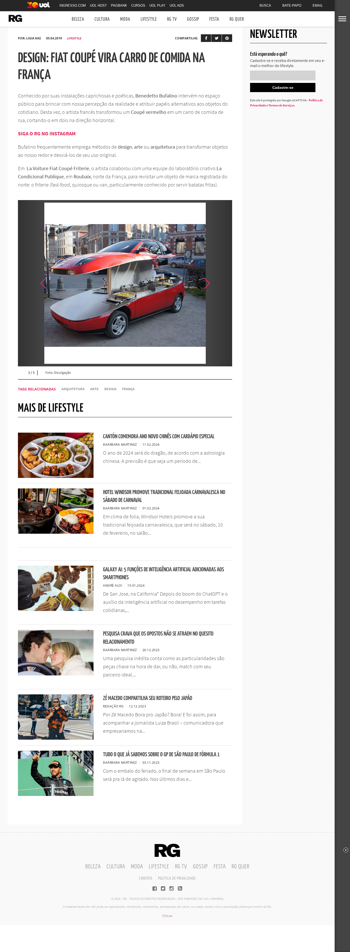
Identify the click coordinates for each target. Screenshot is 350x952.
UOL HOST (98, 5)
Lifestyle (149, 19)
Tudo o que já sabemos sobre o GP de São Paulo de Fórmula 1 (161, 755)
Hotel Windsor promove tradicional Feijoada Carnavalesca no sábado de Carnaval (164, 496)
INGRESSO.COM (72, 5)
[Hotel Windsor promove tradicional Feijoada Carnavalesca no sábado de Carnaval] (56, 532)
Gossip (193, 19)
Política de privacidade (177, 878)
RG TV (172, 19)
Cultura (102, 19)
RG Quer (237, 19)
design (110, 389)
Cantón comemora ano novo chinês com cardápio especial (158, 437)
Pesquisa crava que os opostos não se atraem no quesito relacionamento (158, 638)
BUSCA (265, 5)
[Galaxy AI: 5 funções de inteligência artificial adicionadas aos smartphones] (56, 609)
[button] (219, 283)
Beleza (78, 19)
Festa (214, 19)
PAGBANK (119, 5)
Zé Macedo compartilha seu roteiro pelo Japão (147, 698)
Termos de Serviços (281, 105)
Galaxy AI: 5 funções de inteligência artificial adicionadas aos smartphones (163, 574)
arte (94, 389)
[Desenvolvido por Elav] (167, 917)
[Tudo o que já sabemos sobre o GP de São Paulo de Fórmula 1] (56, 794)
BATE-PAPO (291, 5)
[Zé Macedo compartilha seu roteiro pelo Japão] (56, 738)
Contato (145, 878)
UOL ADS (177, 5)
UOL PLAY (157, 5)
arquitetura (73, 389)
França (128, 389)
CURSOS (138, 5)
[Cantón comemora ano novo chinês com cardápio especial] (56, 476)
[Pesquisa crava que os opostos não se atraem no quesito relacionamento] (56, 674)
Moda (125, 19)
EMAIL (318, 5)
